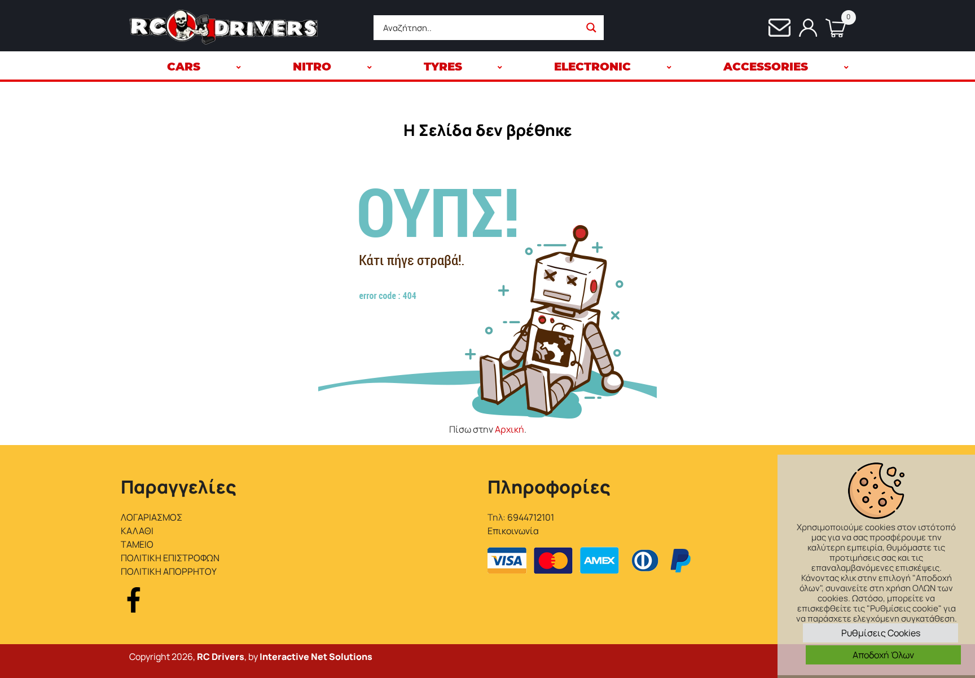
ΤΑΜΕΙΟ (137, 544)
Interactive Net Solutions (316, 656)
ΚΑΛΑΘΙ (137, 531)
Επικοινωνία (513, 531)
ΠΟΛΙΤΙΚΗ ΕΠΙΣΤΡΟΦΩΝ (170, 558)
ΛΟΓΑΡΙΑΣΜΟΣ (151, 517)
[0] (831, 28)
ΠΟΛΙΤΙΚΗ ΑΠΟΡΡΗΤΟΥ (169, 571)
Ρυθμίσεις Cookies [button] (880, 633)
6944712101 (530, 517)
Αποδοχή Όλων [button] (883, 655)
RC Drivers (220, 656)
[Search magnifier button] (591, 27)
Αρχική (509, 429)
